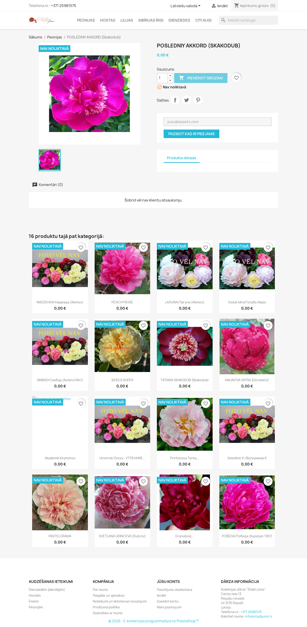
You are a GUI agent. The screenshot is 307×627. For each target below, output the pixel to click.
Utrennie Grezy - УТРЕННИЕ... (122, 458)
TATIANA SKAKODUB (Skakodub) (184, 380)
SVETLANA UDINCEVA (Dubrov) (122, 536)
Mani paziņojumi (169, 607)
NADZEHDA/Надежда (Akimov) (60, 302)
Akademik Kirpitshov (60, 458)
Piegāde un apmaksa (108, 595)
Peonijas (86, 20)
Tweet (186, 100)
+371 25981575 (63, 5)
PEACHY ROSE (122, 302)
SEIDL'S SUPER (122, 380)
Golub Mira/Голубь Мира (247, 302)
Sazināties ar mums (107, 613)
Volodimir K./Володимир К (247, 458)
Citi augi (203, 20)
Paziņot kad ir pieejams (191, 133)
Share (175, 100)
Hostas (107, 20)
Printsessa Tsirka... (184, 458)
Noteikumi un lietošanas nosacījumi (120, 601)
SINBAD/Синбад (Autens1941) (60, 380)
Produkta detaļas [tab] (181, 158)
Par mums (100, 589)
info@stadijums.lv (258, 616)
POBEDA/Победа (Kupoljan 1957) (247, 536)
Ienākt (161, 595)
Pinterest (198, 100)
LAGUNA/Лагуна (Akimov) (184, 302)
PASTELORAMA (60, 536)
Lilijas (126, 20)
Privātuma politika (106, 607)
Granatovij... (184, 536)
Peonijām (36, 607)
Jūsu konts (168, 581)
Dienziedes (179, 20)
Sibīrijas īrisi (150, 20)
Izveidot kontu (168, 601)
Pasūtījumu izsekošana (174, 589)
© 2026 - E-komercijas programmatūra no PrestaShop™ (153, 621)
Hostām (35, 595)
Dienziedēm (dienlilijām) (47, 589)
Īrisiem (34, 601)
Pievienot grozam (201, 78)
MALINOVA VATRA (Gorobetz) (247, 380)
